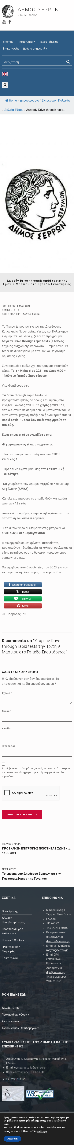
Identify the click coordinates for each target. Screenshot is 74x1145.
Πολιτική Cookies (13, 940)
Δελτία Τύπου (13, 110)
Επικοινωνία (11, 48)
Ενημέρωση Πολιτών (56, 100)
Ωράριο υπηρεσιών (35, 48)
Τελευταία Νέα (48, 41)
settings (42, 1131)
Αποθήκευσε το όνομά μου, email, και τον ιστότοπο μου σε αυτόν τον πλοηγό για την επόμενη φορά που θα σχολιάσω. (36, 772)
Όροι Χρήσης (10, 911)
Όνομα (6, 711)
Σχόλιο (7, 693)
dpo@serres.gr (55, 972)
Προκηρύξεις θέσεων (15, 1014)
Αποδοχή (12, 1138)
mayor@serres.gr (57, 950)
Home (13, 100)
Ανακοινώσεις (11, 1021)
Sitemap (8, 41)
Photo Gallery (26, 41)
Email (6, 728)
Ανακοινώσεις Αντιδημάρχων (20, 1028)
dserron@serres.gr (57, 941)
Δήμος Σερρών (38, 10)
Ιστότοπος (8, 746)
